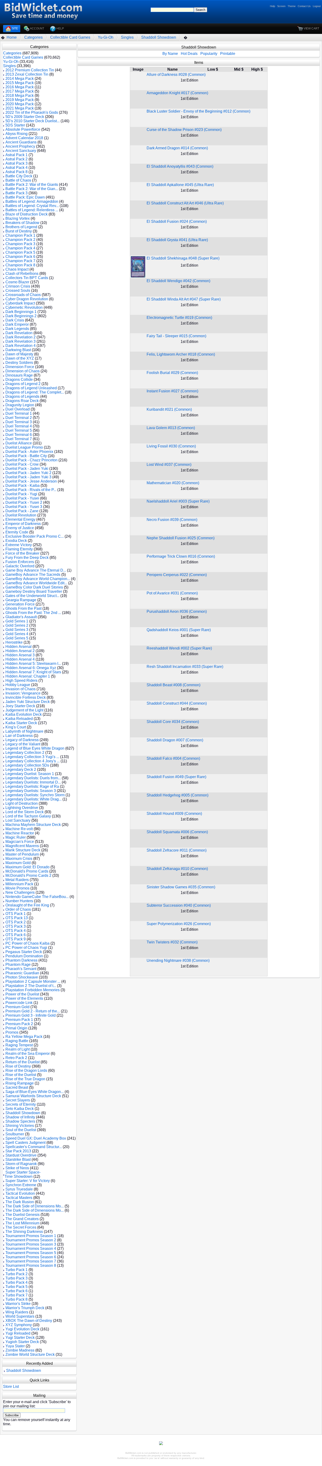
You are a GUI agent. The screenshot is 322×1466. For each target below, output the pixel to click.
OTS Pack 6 (15, 935)
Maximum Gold (18, 863)
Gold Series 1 (16, 621)
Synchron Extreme (20, 1185)
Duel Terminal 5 (18, 430)
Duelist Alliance (18, 443)
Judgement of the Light (24, 710)
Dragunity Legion (19, 405)
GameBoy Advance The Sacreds (32, 575)
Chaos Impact (17, 269)
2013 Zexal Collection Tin (26, 74)
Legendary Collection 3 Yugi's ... (32, 757)
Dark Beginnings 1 (21, 312)
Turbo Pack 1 (16, 1270)
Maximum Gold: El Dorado (27, 867)
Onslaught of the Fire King (27, 905)
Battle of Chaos (18, 180)
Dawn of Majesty (19, 354)
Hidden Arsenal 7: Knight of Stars (33, 672)
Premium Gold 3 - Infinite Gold (30, 1015)
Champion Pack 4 (20, 248)
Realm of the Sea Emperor (27, 1054)
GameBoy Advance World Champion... (37, 579)
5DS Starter (15, 125)
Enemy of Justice (19, 528)
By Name (170, 54)
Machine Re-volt (19, 829)
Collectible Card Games (70, 37)
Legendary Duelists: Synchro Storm (35, 795)
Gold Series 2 (16, 625)
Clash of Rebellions (21, 274)
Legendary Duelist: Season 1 (29, 774)
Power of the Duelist (22, 994)
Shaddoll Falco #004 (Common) (173, 758)
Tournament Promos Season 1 (30, 1236)
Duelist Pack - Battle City (26, 456)
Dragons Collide (19, 380)
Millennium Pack (19, 884)
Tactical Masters (18, 1198)
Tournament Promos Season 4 (30, 1249)
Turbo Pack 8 (16, 1299)
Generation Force (20, 604)
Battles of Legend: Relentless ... (31, 210)
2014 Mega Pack (19, 79)
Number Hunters (19, 901)
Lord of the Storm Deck (24, 812)
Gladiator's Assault (21, 617)
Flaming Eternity (19, 549)
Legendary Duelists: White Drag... (33, 799)
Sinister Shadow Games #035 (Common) (181, 887)
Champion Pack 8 (20, 265)
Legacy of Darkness (22, 740)
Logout (317, 6)
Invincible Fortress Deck (25, 697)
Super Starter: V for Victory (27, 1181)
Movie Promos (17, 888)
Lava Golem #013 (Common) (171, 428)
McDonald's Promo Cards (26, 871)
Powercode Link (19, 1003)
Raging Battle (16, 1041)
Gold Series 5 (16, 638)
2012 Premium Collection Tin (29, 70)
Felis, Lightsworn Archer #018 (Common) (181, 354)
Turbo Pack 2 (16, 1274)
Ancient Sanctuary (20, 151)
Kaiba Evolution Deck (23, 714)
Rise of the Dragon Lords (26, 1070)
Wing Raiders (16, 1312)
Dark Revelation (19, 333)
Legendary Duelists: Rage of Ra (32, 786)
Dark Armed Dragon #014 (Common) (177, 148)
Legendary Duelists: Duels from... (33, 778)
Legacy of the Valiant (22, 744)
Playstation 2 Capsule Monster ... (32, 981)
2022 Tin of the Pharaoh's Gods (31, 112)
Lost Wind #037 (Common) (169, 465)
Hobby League (17, 685)
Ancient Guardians (21, 142)
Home (12, 37)
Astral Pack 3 (16, 163)
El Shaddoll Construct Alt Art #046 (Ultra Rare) (185, 203)
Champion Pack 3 (20, 244)
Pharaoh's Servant (20, 969)
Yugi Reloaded (17, 1333)
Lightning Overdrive (21, 808)
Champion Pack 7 (20, 261)
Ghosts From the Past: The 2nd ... (33, 613)
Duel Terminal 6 (18, 435)
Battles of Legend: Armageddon (31, 201)
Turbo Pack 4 (16, 1282)
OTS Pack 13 (16, 918)
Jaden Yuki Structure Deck (27, 702)
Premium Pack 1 (19, 1020)
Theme (292, 6)
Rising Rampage (19, 1083)
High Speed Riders (21, 680)
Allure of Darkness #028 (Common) (176, 75)
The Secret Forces (20, 1227)
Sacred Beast (16, 1087)
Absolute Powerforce (22, 129)
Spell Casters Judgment (25, 1143)
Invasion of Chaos (20, 689)
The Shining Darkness (24, 1232)
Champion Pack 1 (20, 235)
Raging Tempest (19, 1045)
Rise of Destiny (18, 1066)
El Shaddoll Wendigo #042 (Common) (178, 281)
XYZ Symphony (18, 1325)
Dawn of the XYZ (19, 358)
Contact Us (304, 6)
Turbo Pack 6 (16, 1291)
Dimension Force (19, 367)
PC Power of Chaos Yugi (26, 948)
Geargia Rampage (20, 600)
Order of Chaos (18, 909)
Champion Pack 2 (20, 240)
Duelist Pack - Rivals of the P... (30, 490)
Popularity (208, 54)
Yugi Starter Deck (20, 1338)
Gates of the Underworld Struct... (32, 596)
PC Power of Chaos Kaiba (27, 943)
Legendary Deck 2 (20, 770)
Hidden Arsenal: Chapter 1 (27, 676)
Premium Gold (17, 1007)
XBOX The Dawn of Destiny (28, 1321)
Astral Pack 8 (16, 172)
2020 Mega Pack (19, 104)
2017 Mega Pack (19, 91)
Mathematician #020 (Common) (173, 483)
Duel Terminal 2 (18, 418)
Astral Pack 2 (16, 159)
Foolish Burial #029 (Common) (172, 373)
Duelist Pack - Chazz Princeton (31, 460)
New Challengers (20, 892)
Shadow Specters (20, 1121)
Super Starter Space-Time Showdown (22, 1174)
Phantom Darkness (21, 960)
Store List (11, 1387)
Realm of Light (17, 1049)
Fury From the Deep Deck (27, 558)
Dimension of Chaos (22, 371)
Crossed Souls (17, 290)
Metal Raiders (17, 880)
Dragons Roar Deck (22, 401)
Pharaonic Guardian (22, 973)
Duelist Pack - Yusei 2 (23, 502)
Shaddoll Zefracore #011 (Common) (176, 850)
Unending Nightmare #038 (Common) (178, 960)
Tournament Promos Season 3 (30, 1244)
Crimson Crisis (17, 286)
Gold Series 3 (16, 630)
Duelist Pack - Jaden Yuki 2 (28, 473)
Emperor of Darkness (23, 524)
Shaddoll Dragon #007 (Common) (175, 740)
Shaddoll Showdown (158, 37)
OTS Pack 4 (15, 931)
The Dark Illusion (19, 1202)
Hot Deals (189, 54)
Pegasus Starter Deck (23, 952)
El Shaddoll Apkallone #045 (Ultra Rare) (180, 185)
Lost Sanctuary (17, 820)
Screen (281, 6)
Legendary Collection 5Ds (27, 765)
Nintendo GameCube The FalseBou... (37, 897)
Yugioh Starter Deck (22, 1342)
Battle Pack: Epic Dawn (25, 197)
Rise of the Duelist (20, 1075)
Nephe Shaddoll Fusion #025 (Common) (181, 538)
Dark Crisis (14, 320)
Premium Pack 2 (19, 1024)
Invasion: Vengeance (23, 693)
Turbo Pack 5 (16, 1287)
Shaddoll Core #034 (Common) (173, 722)
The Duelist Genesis (22, 1215)
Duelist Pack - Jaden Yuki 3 (28, 477)
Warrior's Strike (18, 1304)
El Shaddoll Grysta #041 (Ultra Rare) (177, 240)
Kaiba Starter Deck (21, 723)
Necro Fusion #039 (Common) (172, 520)
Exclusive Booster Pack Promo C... (34, 536)
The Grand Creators (22, 1219)
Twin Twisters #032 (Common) (172, 942)
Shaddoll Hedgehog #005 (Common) (177, 795)
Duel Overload (17, 409)
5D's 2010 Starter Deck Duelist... (32, 121)
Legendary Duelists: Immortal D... (33, 782)
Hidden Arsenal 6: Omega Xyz (30, 668)
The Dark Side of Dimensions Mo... (34, 1206)
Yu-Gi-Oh (105, 37)
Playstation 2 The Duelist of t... (30, 986)
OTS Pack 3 (15, 926)
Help (272, 6)
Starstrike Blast (18, 1159)
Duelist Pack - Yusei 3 (23, 507)
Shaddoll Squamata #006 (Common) (177, 832)
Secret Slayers (17, 1100)
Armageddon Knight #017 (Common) (177, 93)
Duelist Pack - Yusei (22, 498)
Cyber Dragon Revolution (26, 299)
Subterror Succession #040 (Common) (179, 905)
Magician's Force (19, 842)
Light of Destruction (21, 803)
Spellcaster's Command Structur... (33, 1147)
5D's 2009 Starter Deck (24, 117)
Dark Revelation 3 (20, 341)
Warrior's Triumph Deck (24, 1308)
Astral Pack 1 (16, 155)
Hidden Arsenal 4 (20, 659)
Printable (227, 54)
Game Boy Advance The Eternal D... (35, 570)
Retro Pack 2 (16, 1058)
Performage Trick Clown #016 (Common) (181, 556)
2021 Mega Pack (19, 108)
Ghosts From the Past (23, 608)
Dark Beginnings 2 (21, 316)
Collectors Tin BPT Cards (26, 278)
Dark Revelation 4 (20, 346)
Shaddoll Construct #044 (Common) (177, 703)
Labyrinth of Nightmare (24, 731)
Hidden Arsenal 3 (20, 655)
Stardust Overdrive (21, 1155)
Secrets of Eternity (20, 1104)
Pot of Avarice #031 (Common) (172, 593)
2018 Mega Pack (19, 95)
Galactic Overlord (19, 566)
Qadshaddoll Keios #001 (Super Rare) (179, 630)
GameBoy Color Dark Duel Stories (34, 587)
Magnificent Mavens (22, 846)
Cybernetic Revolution (24, 307)
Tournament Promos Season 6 (30, 1257)
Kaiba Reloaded (19, 719)
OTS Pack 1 (15, 914)
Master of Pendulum (22, 854)
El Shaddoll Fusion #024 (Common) (177, 221)
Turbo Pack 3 (16, 1278)
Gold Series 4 (16, 634)
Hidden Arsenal (18, 647)
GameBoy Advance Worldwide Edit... (36, 583)
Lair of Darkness (19, 736)
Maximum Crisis (18, 859)
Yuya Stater (15, 1346)
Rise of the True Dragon (25, 1079)
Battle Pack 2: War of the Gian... (31, 189)
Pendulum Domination (24, 956)
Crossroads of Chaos (23, 295)
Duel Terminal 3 (18, 422)
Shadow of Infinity (20, 1117)
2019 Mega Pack (19, 100)
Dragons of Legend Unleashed (31, 388)
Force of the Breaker (22, 553)
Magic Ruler (15, 837)
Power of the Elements (24, 998)
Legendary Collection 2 (24, 753)
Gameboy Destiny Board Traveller (33, 591)
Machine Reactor (19, 833)
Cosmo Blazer (17, 282)
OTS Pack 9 (15, 939)
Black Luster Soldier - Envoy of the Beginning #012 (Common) (198, 111)
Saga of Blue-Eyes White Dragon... (34, 1092)
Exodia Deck (16, 541)
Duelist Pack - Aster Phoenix (29, 452)
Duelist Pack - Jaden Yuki (26, 469)
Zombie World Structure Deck (30, 1354)
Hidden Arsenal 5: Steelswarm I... (33, 664)
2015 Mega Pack (19, 83)
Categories (33, 37)
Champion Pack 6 (20, 257)
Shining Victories (19, 1126)
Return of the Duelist (22, 1062)
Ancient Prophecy (20, 146)
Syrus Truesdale (19, 1189)
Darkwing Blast (18, 350)
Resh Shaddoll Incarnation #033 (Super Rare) (185, 667)
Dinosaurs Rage (19, 375)
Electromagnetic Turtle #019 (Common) (179, 318)
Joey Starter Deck (20, 706)
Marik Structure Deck (22, 850)
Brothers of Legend (21, 227)
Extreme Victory (18, 545)
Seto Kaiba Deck (19, 1109)
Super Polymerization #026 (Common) (179, 924)
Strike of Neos (17, 1168)
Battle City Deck (18, 176)
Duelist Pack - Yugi (21, 494)
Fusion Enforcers (19, 562)
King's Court (15, 727)
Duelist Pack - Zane (21, 511)
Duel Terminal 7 (18, 439)
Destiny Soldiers (19, 363)
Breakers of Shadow (22, 223)
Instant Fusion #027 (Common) (172, 391)
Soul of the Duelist (20, 1130)
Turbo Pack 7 (16, 1295)
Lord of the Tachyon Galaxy (28, 816)
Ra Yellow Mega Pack (23, 1037)
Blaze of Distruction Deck (26, 214)
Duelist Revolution (20, 515)
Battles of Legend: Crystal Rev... (32, 206)
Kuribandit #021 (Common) (169, 409)
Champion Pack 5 (20, 252)
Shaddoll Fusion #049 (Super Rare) (176, 777)
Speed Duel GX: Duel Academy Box (35, 1138)
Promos (11, 1032)
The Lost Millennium (22, 1223)
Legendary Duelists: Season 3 (30, 791)
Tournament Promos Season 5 (30, 1253)
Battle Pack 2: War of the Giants (31, 185)
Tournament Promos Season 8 (30, 1265)
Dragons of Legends (22, 396)
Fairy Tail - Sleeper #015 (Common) (176, 336)
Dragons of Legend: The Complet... (34, 392)
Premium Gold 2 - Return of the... (32, 1011)
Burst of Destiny (18, 231)
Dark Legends (17, 329)
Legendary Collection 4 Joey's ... (32, 761)
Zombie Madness (19, 1350)
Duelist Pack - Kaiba (22, 485)
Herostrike (14, 642)
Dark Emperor (17, 324)
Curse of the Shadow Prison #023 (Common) (184, 130)
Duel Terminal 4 (18, 426)
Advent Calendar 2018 (24, 138)
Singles (127, 37)
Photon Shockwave (21, 977)
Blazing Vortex (17, 218)
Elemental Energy (20, 519)
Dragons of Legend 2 (23, 384)
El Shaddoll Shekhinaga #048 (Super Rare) (183, 258)
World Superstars (19, 1316)
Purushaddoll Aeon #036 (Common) (177, 611)
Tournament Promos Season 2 (30, 1240)
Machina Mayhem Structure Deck (33, 825)
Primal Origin (16, 1028)
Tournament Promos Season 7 (30, 1261)
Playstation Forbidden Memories (32, 990)
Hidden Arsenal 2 (20, 651)
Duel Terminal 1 (18, 413)
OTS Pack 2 (15, 922)
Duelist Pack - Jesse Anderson (31, 481)
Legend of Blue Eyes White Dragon (34, 748)
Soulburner (14, 1134)
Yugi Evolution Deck (22, 1329)
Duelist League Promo (24, 447)
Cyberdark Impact (20, 303)
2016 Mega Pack (19, 87)
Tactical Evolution (20, 1193)
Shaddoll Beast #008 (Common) (173, 685)
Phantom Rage (18, 964)
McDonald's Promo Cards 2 (28, 875)
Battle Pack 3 (16, 193)
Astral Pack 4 (16, 168)
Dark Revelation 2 (20, 337)
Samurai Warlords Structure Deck (33, 1096)
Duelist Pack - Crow (22, 464)
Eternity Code (16, 532)
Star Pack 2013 (18, 1151)
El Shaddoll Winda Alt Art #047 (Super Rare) (184, 299)
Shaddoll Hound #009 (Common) (174, 814)
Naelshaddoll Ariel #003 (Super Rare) (178, 501)
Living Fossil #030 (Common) (171, 446)
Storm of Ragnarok (21, 1164)
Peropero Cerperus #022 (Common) (177, 575)
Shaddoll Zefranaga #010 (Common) (177, 869)
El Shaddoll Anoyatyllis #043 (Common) (180, 166)
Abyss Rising (16, 134)
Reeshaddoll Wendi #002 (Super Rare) (179, 648)
